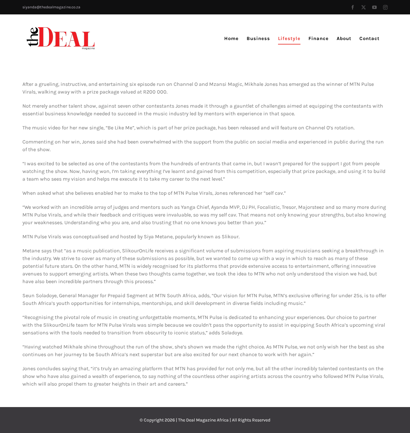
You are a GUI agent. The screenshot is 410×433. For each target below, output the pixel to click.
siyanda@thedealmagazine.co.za (51, 7)
